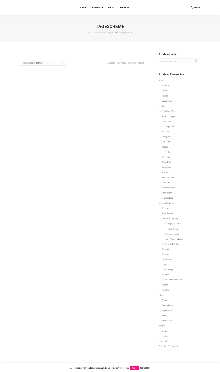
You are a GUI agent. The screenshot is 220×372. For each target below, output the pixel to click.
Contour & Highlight (171, 244)
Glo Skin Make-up (166, 203)
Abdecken (166, 208)
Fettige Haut (167, 136)
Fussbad (165, 85)
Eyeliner (165, 249)
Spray (164, 106)
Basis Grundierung (170, 218)
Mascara (165, 274)
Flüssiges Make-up (172, 223)
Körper (165, 147)
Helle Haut (166, 142)
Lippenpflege (167, 269)
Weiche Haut (167, 198)
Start (90, 32)
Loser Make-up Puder (174, 239)
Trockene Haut (168, 187)
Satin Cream (173, 229)
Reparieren (167, 167)
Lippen (165, 264)
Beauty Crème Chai (82, 201)
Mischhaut (166, 157)
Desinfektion (167, 305)
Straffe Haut (167, 182)
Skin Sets (165, 172)
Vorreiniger (167, 193)
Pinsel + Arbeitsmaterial (172, 279)
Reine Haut (167, 162)
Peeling (165, 96)
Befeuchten (167, 121)
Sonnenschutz (168, 177)
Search (197, 7)
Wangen (165, 290)
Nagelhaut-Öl (167, 310)
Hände (161, 295)
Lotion (164, 90)
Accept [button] (134, 368)
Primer (165, 285)
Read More (145, 367)
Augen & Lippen (168, 116)
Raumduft (163, 341)
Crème (164, 300)
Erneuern (166, 131)
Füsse (161, 80)
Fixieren (165, 254)
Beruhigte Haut (168, 126)
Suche (196, 61)
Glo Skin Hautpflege (167, 111)
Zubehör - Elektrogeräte (169, 346)
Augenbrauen (167, 213)
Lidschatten (167, 259)
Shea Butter (167, 101)
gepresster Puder (172, 234)
